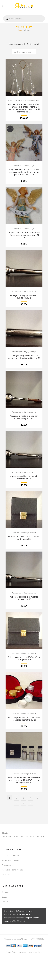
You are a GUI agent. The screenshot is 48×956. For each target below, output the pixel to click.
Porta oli (33, 533)
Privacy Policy (11, 952)
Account (5, 892)
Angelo (33, 166)
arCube (39, 952)
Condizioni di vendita (10, 855)
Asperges (32, 291)
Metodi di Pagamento (11, 860)
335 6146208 (19, 921)
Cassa (4, 897)
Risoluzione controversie (12, 870)
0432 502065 (10, 914)
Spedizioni (6, 874)
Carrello (5, 901)
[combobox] (24, 52)
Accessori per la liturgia (16, 100)
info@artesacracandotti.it (15, 917)
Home (20, 30)
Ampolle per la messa (32, 100)
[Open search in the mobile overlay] (24, 17)
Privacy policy (7, 865)
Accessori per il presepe (21, 166)
